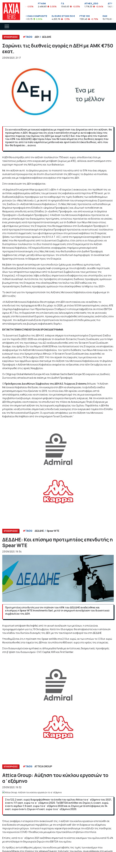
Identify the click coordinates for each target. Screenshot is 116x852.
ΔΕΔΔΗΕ (46, 36)
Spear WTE (53, 530)
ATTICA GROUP (43, 766)
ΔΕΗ (37, 36)
